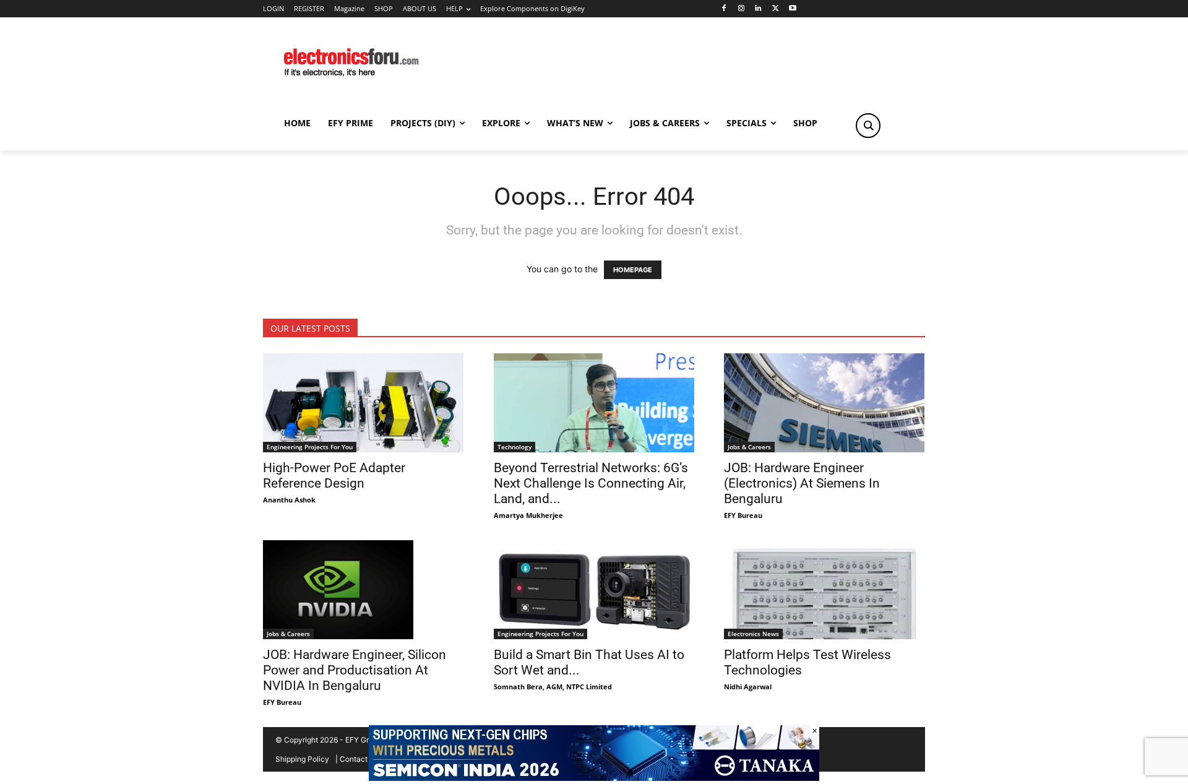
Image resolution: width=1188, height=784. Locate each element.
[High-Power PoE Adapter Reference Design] (363, 402)
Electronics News (753, 633)
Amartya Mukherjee (528, 515)
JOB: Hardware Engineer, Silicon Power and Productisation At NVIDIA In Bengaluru (354, 670)
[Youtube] (793, 9)
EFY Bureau (743, 515)
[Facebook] (724, 9)
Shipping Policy (302, 759)
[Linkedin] (758, 9)
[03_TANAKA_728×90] (594, 777)
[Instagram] (741, 9)
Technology (514, 446)
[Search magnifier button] (868, 125)
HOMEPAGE (632, 269)
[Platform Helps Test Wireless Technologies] (824, 589)
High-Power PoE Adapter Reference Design (334, 475)
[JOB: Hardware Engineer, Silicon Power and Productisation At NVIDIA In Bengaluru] (363, 589)
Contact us (358, 759)
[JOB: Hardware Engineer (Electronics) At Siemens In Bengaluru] (824, 402)
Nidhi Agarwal (748, 686)
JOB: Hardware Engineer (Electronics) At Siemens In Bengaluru (802, 483)
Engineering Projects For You (310, 446)
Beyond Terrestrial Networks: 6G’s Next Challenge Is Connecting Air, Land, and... (591, 483)
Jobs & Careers (749, 446)
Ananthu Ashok (289, 499)
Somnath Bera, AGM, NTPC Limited (553, 686)
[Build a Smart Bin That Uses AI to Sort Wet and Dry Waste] (594, 589)
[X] (775, 9)
